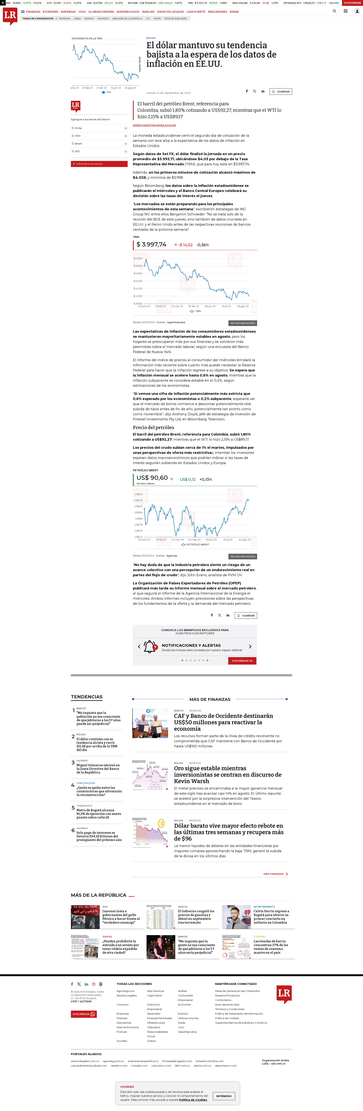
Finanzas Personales (159, 1018)
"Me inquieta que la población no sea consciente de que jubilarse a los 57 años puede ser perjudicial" (99, 718)
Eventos (183, 1013)
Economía (65, 18)
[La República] (10, 17)
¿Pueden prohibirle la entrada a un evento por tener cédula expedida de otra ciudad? (120, 946)
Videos (151, 1040)
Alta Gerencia (155, 990)
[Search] (334, 11)
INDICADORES (217, 11)
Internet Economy (128, 1027)
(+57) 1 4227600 (81, 1001)
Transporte (84, 805)
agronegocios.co (113, 1061)
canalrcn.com (119, 1065)
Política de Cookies (193, 1100)
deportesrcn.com (226, 1065)
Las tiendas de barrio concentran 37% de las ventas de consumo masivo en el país (271, 946)
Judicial (107, 936)
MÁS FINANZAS (274, 873)
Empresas (123, 1013)
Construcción (86, 783)
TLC (148, 18)
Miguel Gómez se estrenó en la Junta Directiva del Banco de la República (98, 768)
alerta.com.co (202, 1065)
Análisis (182, 990)
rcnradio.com (139, 1065)
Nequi (77, 18)
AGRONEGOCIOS (127, 11)
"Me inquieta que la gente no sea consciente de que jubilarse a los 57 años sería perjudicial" (196, 946)
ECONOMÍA (50, 11)
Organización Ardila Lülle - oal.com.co (275, 1062)
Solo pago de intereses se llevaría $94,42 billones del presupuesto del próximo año (99, 836)
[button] (138, 647)
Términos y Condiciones (229, 1009)
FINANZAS (33, 11)
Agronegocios (125, 990)
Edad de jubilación (176, 18)
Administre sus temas (89, 163)
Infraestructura (156, 1022)
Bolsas (81, 734)
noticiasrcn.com (161, 1065)
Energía (183, 906)
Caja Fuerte (154, 995)
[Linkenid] (88, 984)
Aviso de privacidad (227, 1004)
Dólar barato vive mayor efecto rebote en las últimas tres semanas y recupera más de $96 (229, 832)
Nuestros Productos (227, 995)
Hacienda (82, 760)
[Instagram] (95, 984)
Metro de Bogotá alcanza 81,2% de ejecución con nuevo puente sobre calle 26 (99, 813)
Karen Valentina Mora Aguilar (154, 125)
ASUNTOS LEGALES (170, 11)
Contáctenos (223, 1000)
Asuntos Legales (127, 995)
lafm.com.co (182, 1065)
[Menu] (23, 11)
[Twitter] (254, 91)
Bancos (89, 18)
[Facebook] (247, 91)
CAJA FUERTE (196, 11)
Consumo (259, 936)
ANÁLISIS (148, 11)
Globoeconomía (188, 1018)
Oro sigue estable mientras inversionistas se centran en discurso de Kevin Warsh (228, 775)
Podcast (122, 1031)
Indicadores (124, 1022)
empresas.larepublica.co (143, 1061)
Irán (105, 906)
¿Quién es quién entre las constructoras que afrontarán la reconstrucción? (99, 791)
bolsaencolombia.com (210, 1061)
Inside (181, 1022)
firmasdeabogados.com (177, 1061)
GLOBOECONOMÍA (101, 11)
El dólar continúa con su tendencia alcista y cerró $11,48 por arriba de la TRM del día (97, 744)
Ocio (181, 1027)
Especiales (153, 1013)
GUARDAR (283, 91)
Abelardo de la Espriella (127, 18)
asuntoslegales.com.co (85, 1061)
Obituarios (153, 1027)
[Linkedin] (263, 91)
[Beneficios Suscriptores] (345, 11)
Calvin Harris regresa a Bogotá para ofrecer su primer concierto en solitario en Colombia (271, 916)
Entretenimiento (264, 906)
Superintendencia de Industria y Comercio (241, 1022)
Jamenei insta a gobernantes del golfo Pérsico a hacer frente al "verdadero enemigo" (121, 916)
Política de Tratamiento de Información (239, 1013)
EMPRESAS (68, 11)
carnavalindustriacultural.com (89, 1065)
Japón (157, 18)
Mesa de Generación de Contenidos (237, 990)
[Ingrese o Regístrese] (357, 11)
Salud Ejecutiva (187, 1031)
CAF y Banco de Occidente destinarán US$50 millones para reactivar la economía (223, 722)
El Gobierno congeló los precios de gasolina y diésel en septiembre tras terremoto (196, 916)
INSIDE (234, 11)
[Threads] (102, 984)
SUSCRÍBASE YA (242, 660)
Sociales (122, 1040)
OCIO (82, 11)
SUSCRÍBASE (352, 3)
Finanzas (103, 18)
